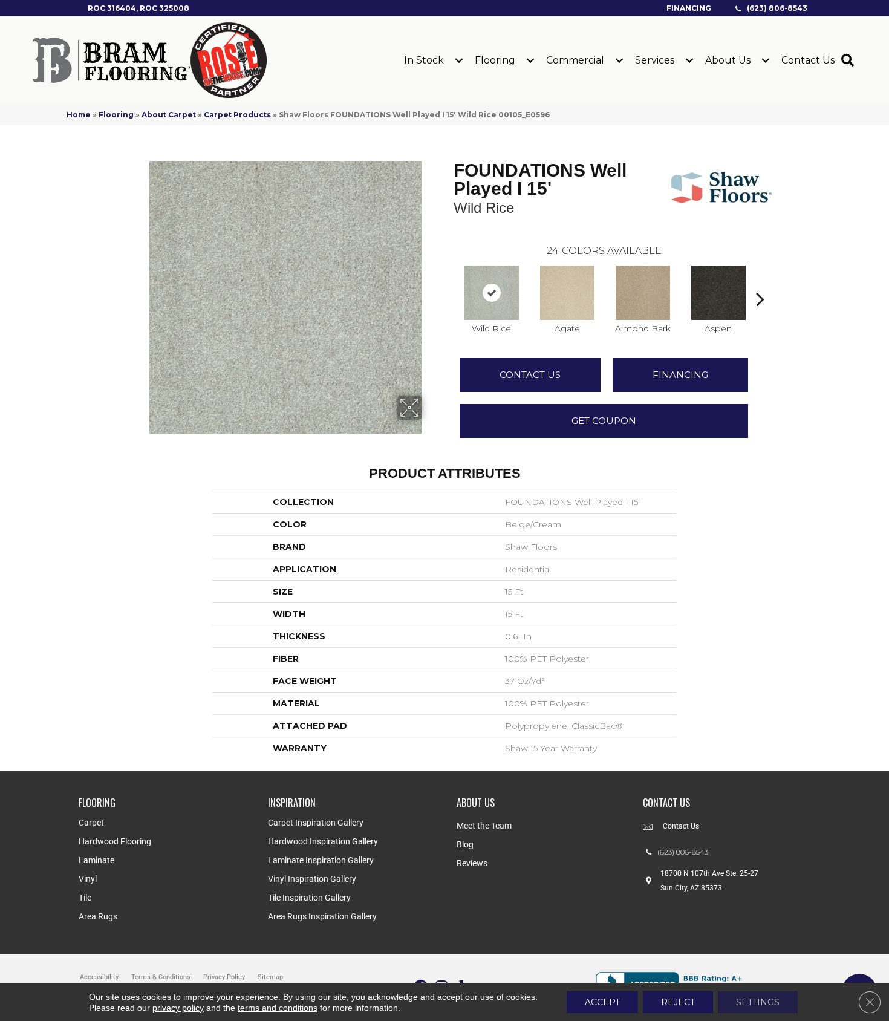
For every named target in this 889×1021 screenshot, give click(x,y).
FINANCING (680, 374)
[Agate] (567, 293)
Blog (465, 844)
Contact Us (808, 60)
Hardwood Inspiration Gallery (323, 841)
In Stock (424, 60)
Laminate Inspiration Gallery (321, 860)
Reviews (472, 863)
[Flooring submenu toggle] (530, 60)
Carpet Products (237, 114)
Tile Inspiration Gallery (309, 897)
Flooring (495, 60)
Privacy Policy (224, 977)
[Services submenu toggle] (689, 60)
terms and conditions (278, 1008)
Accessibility (99, 977)
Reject (678, 1002)
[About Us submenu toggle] (766, 60)
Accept (602, 1002)
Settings (758, 1002)
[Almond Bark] (643, 293)
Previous (447, 281)
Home (79, 114)
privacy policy (178, 1008)
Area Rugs (98, 916)
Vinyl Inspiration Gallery (312, 879)
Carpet (91, 822)
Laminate (96, 860)
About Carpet (169, 114)
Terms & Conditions (160, 977)
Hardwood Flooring (115, 841)
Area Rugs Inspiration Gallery (322, 916)
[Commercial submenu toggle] (619, 60)
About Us (728, 60)
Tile (85, 897)
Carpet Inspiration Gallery (315, 822)
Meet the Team (484, 825)
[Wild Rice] (491, 293)
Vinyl (88, 879)
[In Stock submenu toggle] (459, 60)
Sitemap (270, 977)
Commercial (575, 60)
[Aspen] (718, 293)
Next (760, 281)
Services (654, 60)
